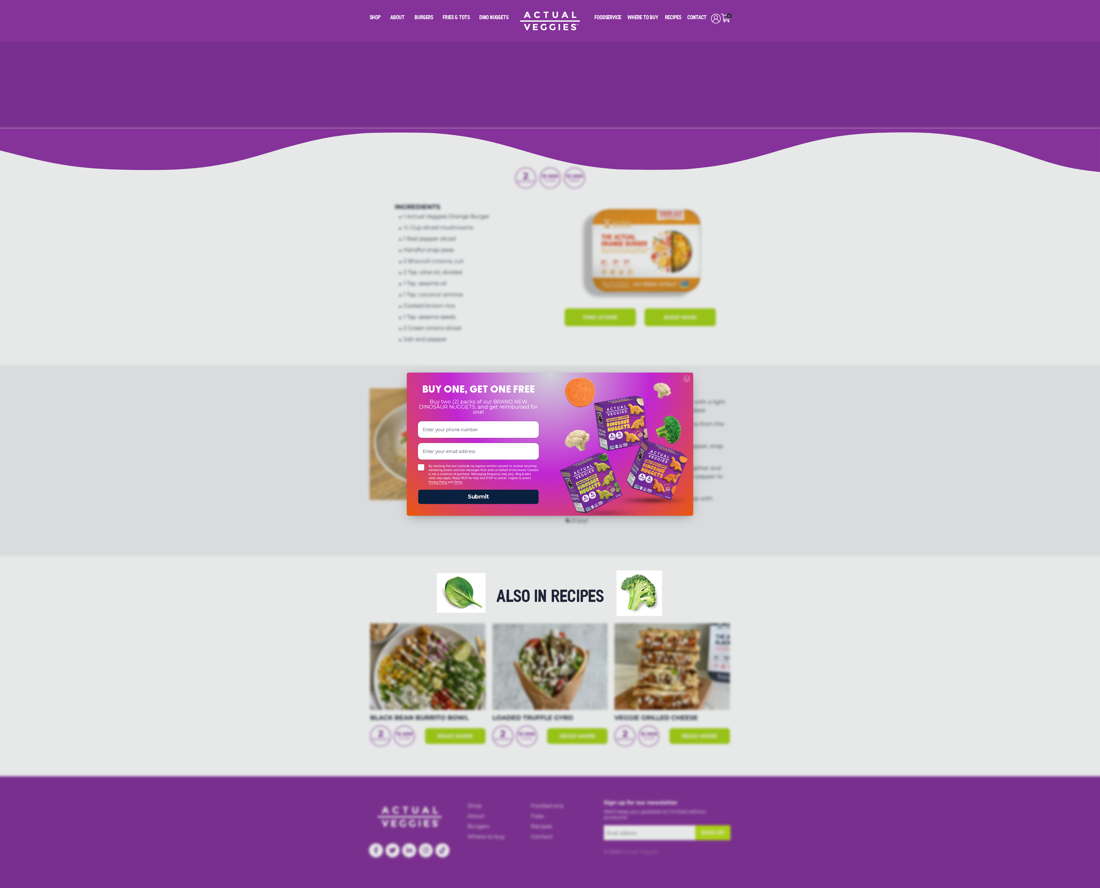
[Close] (686, 379)
